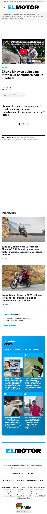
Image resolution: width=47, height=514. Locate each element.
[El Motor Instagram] (25, 474)
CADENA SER (36, 349)
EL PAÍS (25, 349)
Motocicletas (17, 139)
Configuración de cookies (34, 465)
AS (30, 349)
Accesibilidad (26, 468)
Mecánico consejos (29, 1)
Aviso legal (7, 465)
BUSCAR (10, 325)
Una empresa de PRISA (23, 506)
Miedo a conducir (15, 1)
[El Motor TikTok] (28, 474)
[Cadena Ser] (41, 480)
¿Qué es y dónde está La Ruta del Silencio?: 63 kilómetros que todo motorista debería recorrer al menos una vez (22, 250)
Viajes (24, 139)
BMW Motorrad (29, 137)
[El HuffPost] (32, 481)
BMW (36, 139)
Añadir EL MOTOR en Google (15, 95)
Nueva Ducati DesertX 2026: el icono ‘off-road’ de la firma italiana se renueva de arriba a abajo (22, 298)
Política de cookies (15, 468)
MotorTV (5, 68)
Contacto (34, 468)
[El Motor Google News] (31, 474)
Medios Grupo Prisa (23, 511)
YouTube (30, 139)
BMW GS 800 (18, 137)
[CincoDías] (20, 480)
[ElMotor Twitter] (22, 474)
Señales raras (41, 1)
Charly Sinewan (7, 139)
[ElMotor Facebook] (19, 474)
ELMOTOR (7, 349)
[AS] (12, 480)
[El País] (6, 480)
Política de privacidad (18, 465)
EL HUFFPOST (17, 349)
